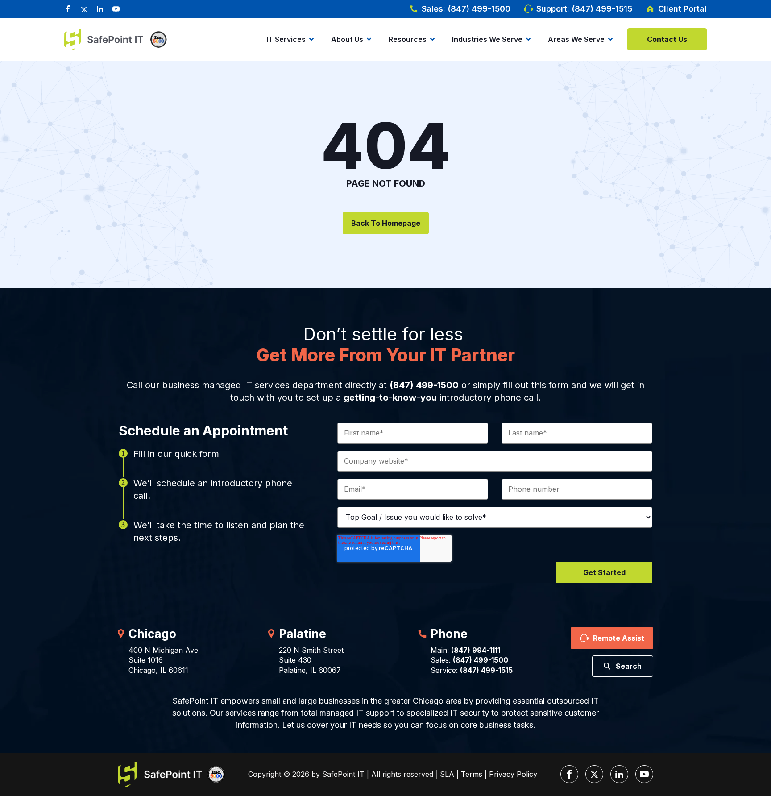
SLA (447, 774)
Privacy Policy (513, 774)
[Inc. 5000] (156, 39)
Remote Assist (618, 638)
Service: (472, 670)
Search (629, 666)
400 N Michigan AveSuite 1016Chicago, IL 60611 (163, 660)
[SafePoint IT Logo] (171, 774)
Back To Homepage (385, 223)
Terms (471, 774)
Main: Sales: (469, 655)
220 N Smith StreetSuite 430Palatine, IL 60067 (311, 660)
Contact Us (667, 39)
